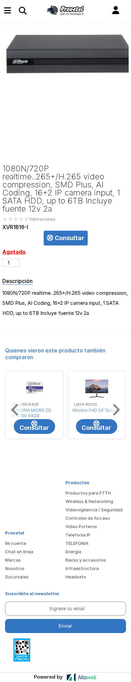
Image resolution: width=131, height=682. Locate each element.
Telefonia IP (78, 534)
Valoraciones (42, 219)
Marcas (13, 560)
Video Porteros (81, 526)
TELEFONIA (77, 543)
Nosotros (15, 568)
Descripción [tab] (17, 281)
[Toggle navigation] (22, 10)
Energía (73, 551)
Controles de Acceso (88, 518)
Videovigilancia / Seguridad (94, 509)
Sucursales (17, 576)
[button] (115, 10)
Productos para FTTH (88, 493)
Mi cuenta (15, 543)
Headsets (76, 576)
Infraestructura (82, 568)
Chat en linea (19, 551)
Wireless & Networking (89, 501)
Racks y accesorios (86, 560)
